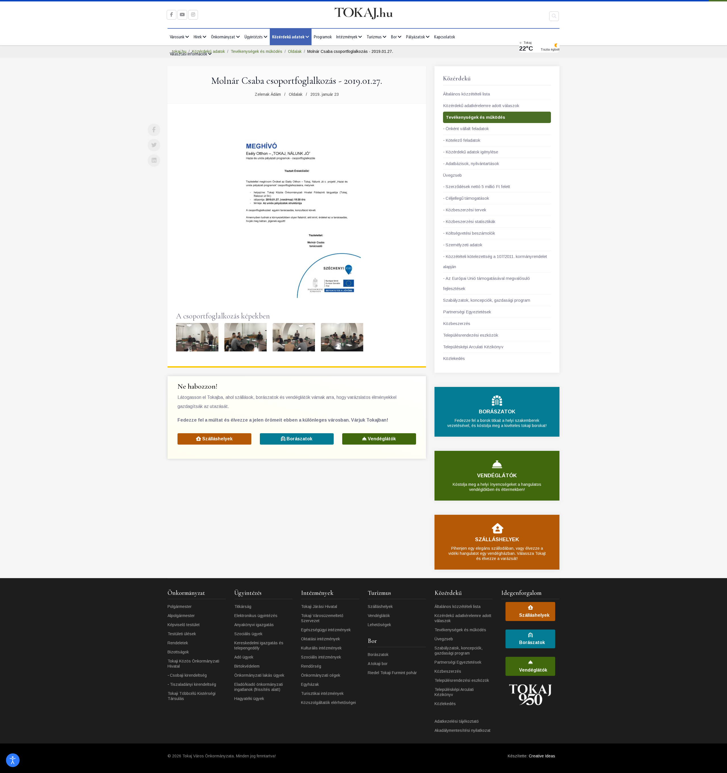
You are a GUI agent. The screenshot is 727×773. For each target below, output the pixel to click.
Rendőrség (311, 666)
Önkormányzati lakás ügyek (259, 675)
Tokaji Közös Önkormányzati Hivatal (193, 663)
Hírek (198, 36)
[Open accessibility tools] (13, 760)
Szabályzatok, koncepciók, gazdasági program (486, 300)
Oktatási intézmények (320, 639)
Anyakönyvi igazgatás (254, 624)
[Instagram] (193, 14)
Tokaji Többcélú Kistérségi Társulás (192, 696)
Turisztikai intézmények (322, 693)
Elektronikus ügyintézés (255, 615)
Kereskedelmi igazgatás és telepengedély (258, 645)
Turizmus (374, 36)
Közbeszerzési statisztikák (470, 221)
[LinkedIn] (154, 160)
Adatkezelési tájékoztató (456, 721)
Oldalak (295, 94)
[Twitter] (154, 145)
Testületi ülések (182, 634)
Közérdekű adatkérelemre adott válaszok (481, 105)
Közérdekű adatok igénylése (472, 151)
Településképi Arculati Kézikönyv (473, 346)
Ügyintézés (254, 36)
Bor (394, 36)
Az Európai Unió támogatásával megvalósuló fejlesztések (486, 283)
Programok (323, 36)
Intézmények (346, 36)
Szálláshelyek (217, 438)
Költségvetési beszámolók (470, 233)
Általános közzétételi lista (466, 93)
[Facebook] (154, 130)
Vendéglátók (381, 438)
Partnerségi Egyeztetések (467, 311)
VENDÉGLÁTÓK (497, 475)
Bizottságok (178, 652)
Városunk (177, 36)
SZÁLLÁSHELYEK (497, 539)
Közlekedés (454, 358)
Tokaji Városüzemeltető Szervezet (322, 618)
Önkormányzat (223, 36)
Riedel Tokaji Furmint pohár (392, 672)
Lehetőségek (379, 624)
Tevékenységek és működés (475, 117)
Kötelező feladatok (463, 140)
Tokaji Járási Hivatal (319, 606)
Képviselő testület (184, 624)
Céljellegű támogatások (467, 198)
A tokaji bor (378, 663)
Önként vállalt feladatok (467, 128)
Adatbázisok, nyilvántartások (472, 163)
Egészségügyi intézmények (326, 630)
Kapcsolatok (444, 36)
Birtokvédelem (247, 666)
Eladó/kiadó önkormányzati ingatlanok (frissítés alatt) (258, 687)
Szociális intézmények (321, 657)
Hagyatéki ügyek (249, 698)
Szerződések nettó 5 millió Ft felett (478, 186)
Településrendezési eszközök (470, 335)
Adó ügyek (243, 657)
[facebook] (171, 14)
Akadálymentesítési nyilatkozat (462, 730)
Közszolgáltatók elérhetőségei (328, 702)
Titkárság (242, 606)
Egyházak (310, 684)
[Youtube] (182, 14)
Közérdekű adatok (288, 36)
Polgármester (180, 606)
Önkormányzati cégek (320, 675)
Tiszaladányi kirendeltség (193, 684)
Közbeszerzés (456, 323)
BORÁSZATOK (497, 411)
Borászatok (298, 438)
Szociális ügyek (248, 634)
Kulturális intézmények (321, 648)
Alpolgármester (181, 615)
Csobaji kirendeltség (188, 675)
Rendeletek (178, 643)
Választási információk (188, 54)
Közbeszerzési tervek (466, 209)
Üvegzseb (452, 175)
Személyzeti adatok (464, 244)
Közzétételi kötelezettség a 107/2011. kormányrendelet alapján (495, 261)
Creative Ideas (542, 756)
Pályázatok (415, 36)
